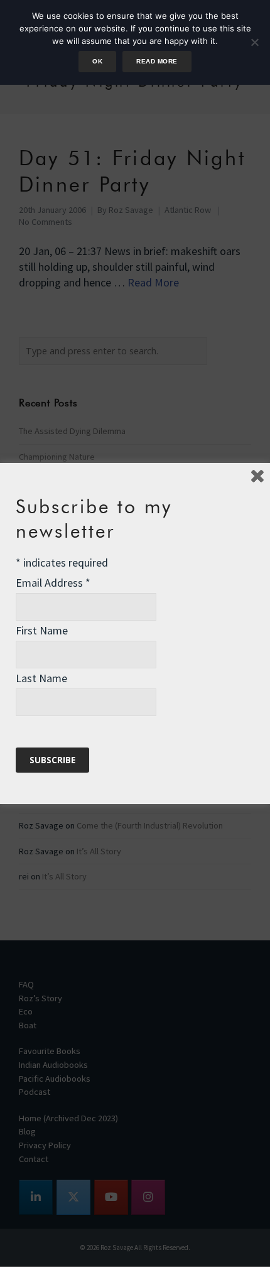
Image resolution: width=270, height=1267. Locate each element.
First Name (42, 630)
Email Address (53, 582)
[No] (254, 42)
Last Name (41, 678)
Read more (156, 61)
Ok (97, 61)
